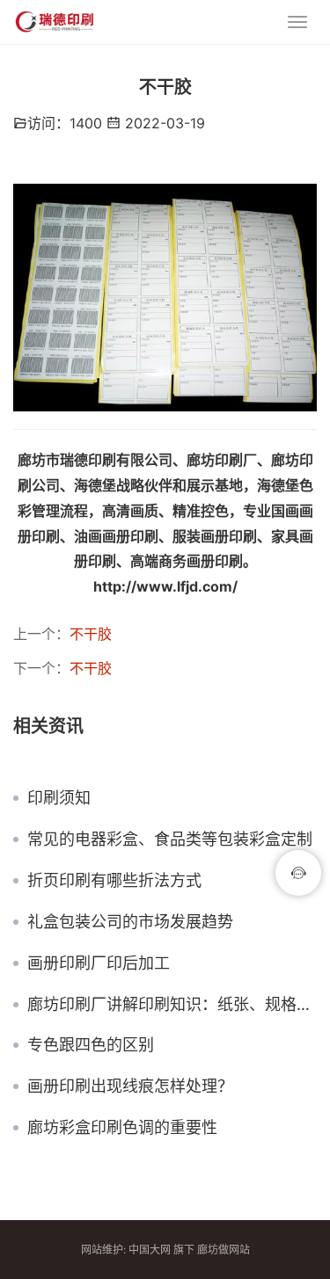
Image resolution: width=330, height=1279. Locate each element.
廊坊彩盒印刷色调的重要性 (122, 1128)
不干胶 (91, 634)
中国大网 (149, 1249)
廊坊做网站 (223, 1249)
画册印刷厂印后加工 (98, 963)
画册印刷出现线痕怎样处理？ (130, 1086)
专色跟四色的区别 (90, 1045)
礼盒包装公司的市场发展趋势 (130, 922)
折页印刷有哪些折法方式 (114, 881)
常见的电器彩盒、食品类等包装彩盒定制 (169, 839)
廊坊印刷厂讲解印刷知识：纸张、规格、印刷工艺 (172, 1005)
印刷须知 (59, 798)
